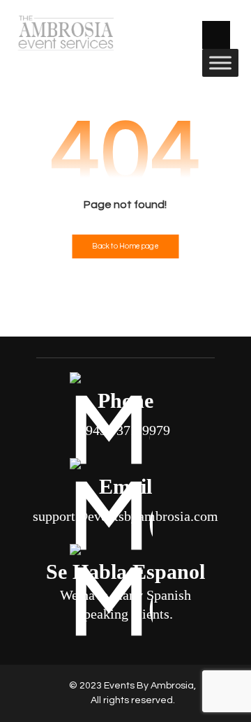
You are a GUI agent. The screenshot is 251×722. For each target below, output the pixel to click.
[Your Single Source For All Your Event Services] (65, 33)
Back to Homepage (125, 246)
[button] (216, 35)
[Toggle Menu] (220, 62)
